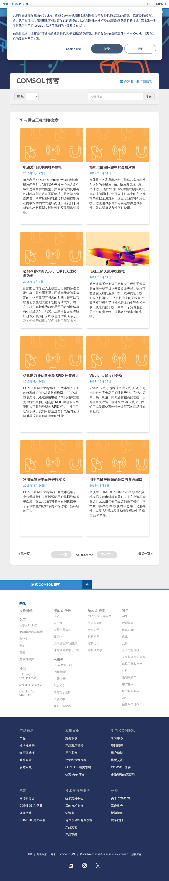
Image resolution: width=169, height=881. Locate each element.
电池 (22, 645)
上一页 (61, 554)
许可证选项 (27, 752)
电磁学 (58, 659)
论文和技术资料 (76, 760)
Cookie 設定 (74, 49)
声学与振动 (95, 623)
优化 (125, 636)
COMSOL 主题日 (31, 805)
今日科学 (26, 610)
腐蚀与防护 (26, 659)
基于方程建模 (131, 650)
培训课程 (117, 745)
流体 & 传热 (62, 610)
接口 (22, 668)
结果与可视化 (131, 704)
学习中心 (117, 738)
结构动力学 (95, 650)
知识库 (69, 813)
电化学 (23, 638)
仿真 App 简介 (75, 774)
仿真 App (128, 629)
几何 (125, 643)
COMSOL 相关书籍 (78, 767)
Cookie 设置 (68, 854)
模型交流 (117, 760)
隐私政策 (42, 854)
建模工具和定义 (132, 663)
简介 (125, 697)
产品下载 (71, 834)
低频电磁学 (61, 671)
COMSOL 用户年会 (33, 820)
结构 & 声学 (96, 610)
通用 (125, 610)
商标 (53, 854)
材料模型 (94, 636)
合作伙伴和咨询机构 (79, 820)
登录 (30, 854)
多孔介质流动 (62, 629)
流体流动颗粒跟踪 (65, 643)
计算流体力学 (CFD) (66, 650)
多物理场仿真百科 (123, 774)
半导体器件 (61, 678)
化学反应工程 (28, 625)
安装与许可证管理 (133, 657)
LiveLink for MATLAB (26, 693)
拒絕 (140, 48)
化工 (22, 619)
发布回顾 (26, 767)
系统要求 (26, 760)
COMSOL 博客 (121, 767)
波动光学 (59, 699)
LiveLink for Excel (30, 684)
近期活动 (26, 813)
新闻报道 (117, 813)
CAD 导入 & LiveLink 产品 (27, 675)
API (124, 616)
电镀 (22, 652)
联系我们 (117, 820)
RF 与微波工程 (63, 665)
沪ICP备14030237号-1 (92, 854)
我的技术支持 (74, 805)
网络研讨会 (27, 798)
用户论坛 (117, 752)
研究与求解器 (131, 691)
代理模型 (128, 623)
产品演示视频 (74, 745)
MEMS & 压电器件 (99, 616)
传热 (56, 616)
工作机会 (117, 805)
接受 (107, 48)
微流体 (58, 636)
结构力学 (94, 643)
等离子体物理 (62, 706)
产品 (23, 738)
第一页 (25, 553)
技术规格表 (27, 745)
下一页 (106, 554)
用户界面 (128, 684)
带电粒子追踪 (62, 692)
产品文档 (71, 827)
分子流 (58, 623)
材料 (125, 670)
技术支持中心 (74, 798)
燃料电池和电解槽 (31, 632)
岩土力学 (94, 629)
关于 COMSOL (121, 798)
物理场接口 (129, 677)
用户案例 (71, 752)
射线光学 (59, 685)
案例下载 (71, 738)
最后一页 (144, 553)
